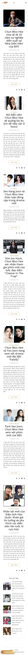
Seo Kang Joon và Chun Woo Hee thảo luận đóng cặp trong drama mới (14, 197)
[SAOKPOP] (5, 2)
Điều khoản (17, 652)
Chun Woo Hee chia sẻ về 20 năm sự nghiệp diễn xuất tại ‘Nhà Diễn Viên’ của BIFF (14, 39)
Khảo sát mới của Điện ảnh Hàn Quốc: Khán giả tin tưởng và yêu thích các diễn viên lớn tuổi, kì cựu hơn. (14, 520)
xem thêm (14, 84)
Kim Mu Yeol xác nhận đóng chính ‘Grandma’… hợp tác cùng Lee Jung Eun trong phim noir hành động (18, 598)
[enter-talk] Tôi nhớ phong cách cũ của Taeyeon (17, 631)
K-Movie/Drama (14, 256)
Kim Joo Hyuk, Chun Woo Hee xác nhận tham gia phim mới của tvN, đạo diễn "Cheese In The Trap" (14, 267)
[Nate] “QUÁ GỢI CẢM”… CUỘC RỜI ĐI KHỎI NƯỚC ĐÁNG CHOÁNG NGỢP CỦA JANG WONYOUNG (18, 620)
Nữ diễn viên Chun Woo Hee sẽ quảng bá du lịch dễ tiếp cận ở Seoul (14, 120)
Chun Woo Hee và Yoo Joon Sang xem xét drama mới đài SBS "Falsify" (14, 353)
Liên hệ (22, 652)
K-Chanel (14, 29)
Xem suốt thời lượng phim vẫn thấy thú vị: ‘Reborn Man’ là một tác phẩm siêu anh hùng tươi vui (18, 586)
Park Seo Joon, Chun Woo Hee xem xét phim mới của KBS (14, 431)
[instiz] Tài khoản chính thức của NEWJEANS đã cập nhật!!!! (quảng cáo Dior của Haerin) (18, 609)
